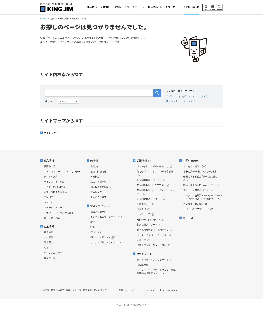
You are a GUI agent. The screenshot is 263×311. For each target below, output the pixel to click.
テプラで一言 (144, 214)
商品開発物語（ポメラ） (149, 180)
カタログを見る (52, 217)
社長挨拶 (48, 232)
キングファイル (186, 96)
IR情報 (94, 160)
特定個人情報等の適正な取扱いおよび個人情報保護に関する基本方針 (76, 290)
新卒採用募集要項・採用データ (153, 229)
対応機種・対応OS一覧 (195, 204)
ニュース (188, 218)
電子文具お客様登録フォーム (198, 190)
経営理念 (48, 242)
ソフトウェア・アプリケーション (154, 259)
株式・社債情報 (98, 181)
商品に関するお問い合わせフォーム (201, 185)
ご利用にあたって (125, 290)
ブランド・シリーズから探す (59, 212)
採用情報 (142, 160)
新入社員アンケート (147, 224)
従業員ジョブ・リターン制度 (152, 245)
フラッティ (189, 101)
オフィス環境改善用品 (55, 192)
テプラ (169, 96)
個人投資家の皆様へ (100, 187)
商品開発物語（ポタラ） (149, 199)
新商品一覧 (49, 166)
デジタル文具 (51, 176)
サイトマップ (51, 133)
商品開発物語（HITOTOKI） (151, 185)
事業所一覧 (49, 258)
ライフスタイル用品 (54, 181)
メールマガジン (169, 290)
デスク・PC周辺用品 (54, 187)
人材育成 (141, 240)
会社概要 (48, 237)
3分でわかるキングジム (149, 219)
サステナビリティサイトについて (107, 242)
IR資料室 (95, 176)
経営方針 (95, 166)
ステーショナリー (53, 207)
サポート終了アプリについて (198, 209)
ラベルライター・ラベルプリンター (62, 171)
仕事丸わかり (144, 204)
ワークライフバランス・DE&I (152, 235)
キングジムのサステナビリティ (106, 216)
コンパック (172, 101)
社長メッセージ (98, 211)
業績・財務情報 (98, 171)
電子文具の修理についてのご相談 (200, 171)
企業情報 (49, 226)
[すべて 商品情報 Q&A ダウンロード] (62, 101)
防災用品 (48, 197)
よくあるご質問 (98, 197)
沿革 (46, 247)
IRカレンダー (97, 192)
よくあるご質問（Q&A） (196, 166)
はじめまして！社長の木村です (153, 166)
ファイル (48, 202)
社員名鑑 (141, 209)
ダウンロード (144, 253)
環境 (92, 221)
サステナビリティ (100, 205)
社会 (92, 227)
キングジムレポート (54, 252)
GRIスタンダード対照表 (102, 237)
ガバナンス (96, 232)
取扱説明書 (142, 264)
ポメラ (204, 96)
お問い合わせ (190, 160)
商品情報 (49, 160)
